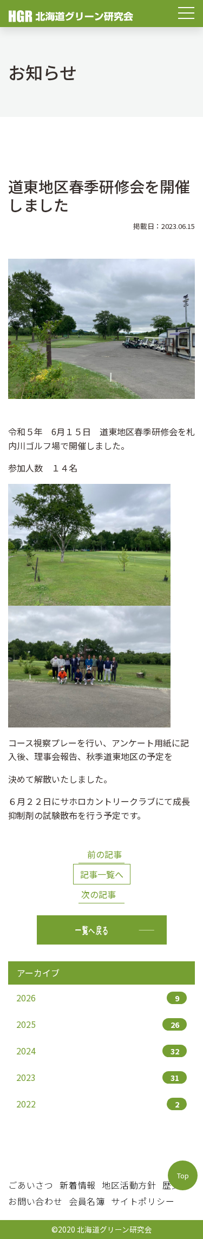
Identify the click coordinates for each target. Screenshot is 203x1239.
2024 (97, 1050)
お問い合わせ (35, 1201)
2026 (97, 997)
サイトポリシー (143, 1201)
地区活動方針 (129, 1184)
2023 (97, 1077)
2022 (97, 1103)
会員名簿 (87, 1201)
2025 (97, 1024)
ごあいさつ (31, 1184)
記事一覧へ (101, 874)
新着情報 (78, 1184)
